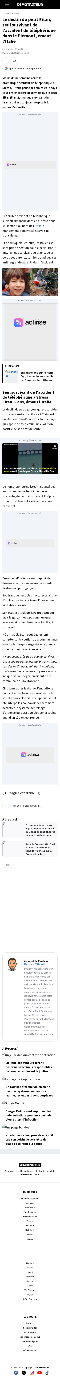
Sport (30, 1285)
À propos (30, 1323)
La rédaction (30, 1332)
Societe (15, 13)
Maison (30, 1267)
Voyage (30, 1294)
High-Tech (30, 1229)
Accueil (5, 13)
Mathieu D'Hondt (14, 49)
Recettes (30, 1225)
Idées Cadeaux (30, 1299)
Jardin (30, 1238)
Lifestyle (30, 1263)
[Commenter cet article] (14, 60)
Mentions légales (30, 1341)
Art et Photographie (30, 1198)
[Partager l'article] (5, 60)
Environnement (30, 1216)
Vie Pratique (30, 1290)
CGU (30, 1345)
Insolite (30, 1234)
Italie (38, 226)
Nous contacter (30, 1327)
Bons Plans (30, 1207)
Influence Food (30, 1350)
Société (30, 1281)
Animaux (30, 1203)
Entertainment (30, 1212)
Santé (30, 1272)
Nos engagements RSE (30, 1336)
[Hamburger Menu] (7, 4)
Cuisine (30, 1221)
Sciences (30, 1276)
